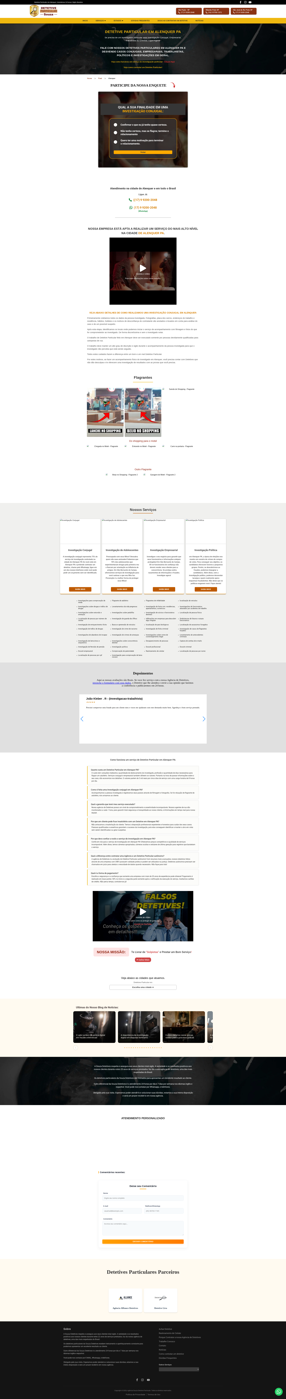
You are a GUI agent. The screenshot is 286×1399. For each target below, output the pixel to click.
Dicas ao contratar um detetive (173, 21)
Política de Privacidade (135, 1394)
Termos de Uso (153, 1394)
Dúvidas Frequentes (140, 21)
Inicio (85, 21)
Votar (143, 152)
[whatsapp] (279, 1395)
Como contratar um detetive (171, 1354)
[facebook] (240, 2)
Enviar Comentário (143, 1242)
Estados (117, 21)
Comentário (107, 1219)
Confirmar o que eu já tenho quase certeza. (144, 124)
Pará (100, 78)
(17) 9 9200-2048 (145, 209)
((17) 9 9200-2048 (145, 200)
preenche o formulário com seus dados (112, 682)
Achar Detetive (165, 1329)
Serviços (100, 21)
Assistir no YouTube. (143, 924)
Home (89, 78)
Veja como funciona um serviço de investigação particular (143, 62)
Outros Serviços (165, 1365)
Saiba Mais (80, 589)
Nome (105, 1193)
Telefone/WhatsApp (152, 1206)
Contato (162, 1345)
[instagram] (245, 2)
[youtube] (250, 2)
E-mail (105, 1206)
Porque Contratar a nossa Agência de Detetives (180, 1337)
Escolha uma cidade (142, 987)
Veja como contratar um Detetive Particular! (143, 67)
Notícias (199, 21)
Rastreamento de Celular (170, 1333)
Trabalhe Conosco (167, 1341)
